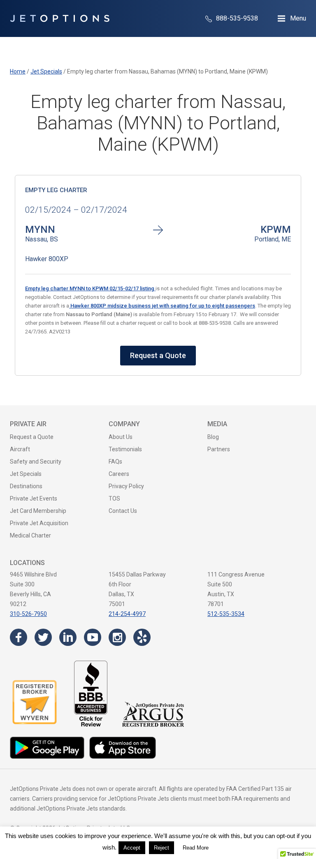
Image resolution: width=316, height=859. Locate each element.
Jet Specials (26, 474)
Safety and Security (35, 461)
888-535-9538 (236, 18)
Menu (298, 18)
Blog (213, 437)
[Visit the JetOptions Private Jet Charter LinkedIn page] (68, 637)
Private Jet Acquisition (39, 523)
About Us (120, 437)
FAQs (115, 461)
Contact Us (123, 511)
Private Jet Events (33, 498)
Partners (218, 449)
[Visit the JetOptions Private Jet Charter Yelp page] (142, 637)
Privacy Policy (126, 486)
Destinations (26, 486)
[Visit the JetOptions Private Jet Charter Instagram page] (117, 637)
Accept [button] (131, 848)
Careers (119, 474)
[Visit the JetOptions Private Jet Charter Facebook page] (18, 637)
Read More (196, 848)
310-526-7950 (28, 614)
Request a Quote (158, 355)
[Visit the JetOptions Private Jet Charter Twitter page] (43, 637)
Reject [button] (161, 848)
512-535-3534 (225, 614)
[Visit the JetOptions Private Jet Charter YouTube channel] (92, 637)
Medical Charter (30, 535)
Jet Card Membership (38, 511)
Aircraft (20, 449)
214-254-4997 (127, 614)
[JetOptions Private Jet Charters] (59, 18)
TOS (114, 498)
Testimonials (125, 449)
